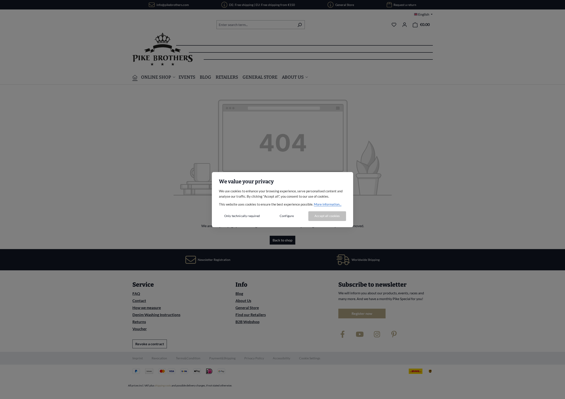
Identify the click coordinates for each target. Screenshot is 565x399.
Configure (287, 216)
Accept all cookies (327, 216)
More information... (327, 204)
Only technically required (242, 216)
